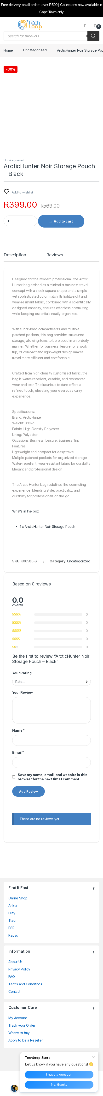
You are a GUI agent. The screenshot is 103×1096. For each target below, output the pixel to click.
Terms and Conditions (25, 984)
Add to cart (63, 221)
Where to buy (19, 1033)
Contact (14, 991)
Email (18, 752)
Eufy (11, 913)
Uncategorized (34, 50)
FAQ (11, 977)
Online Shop (17, 898)
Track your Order (21, 1025)
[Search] (93, 36)
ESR (11, 928)
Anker (12, 905)
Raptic (13, 935)
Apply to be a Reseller (25, 1040)
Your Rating (21, 673)
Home (8, 50)
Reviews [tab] (54, 255)
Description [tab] (15, 255)
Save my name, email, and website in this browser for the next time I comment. (52, 777)
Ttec (11, 920)
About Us (15, 962)
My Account (17, 1018)
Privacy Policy (19, 969)
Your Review (22, 692)
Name (18, 730)
